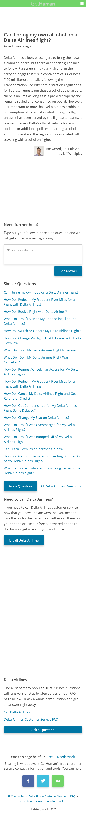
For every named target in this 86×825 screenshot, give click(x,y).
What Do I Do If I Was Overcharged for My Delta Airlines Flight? (39, 427)
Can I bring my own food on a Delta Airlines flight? (41, 292)
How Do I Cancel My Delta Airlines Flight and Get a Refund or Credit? (41, 396)
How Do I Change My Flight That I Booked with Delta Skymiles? (42, 340)
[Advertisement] (43, 189)
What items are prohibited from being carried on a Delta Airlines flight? (42, 470)
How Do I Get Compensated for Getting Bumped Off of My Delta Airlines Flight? (43, 458)
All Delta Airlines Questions (60, 486)
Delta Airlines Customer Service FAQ (31, 719)
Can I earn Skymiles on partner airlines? (33, 449)
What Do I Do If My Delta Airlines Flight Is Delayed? (41, 350)
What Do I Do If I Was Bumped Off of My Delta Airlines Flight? (38, 439)
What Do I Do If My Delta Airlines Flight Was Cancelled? (36, 359)
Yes (50, 757)
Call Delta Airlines (17, 712)
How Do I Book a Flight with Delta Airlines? (35, 311)
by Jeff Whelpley (70, 153)
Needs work (66, 757)
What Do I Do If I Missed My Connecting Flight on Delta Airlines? (40, 321)
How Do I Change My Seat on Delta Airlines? (36, 417)
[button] (82, 3)
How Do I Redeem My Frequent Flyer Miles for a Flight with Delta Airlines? (39, 302)
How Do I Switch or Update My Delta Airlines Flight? (42, 331)
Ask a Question (20, 486)
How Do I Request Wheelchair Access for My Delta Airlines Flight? (41, 371)
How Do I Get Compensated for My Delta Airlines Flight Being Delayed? (40, 408)
